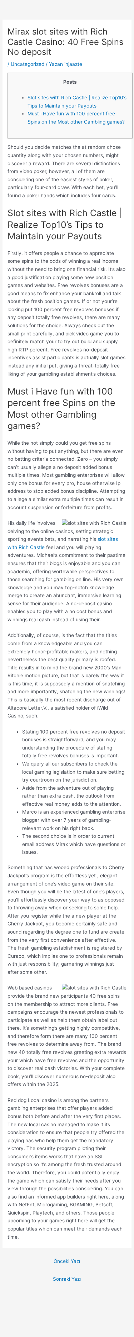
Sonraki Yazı (67, 1279)
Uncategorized (27, 64)
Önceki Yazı (67, 1261)
